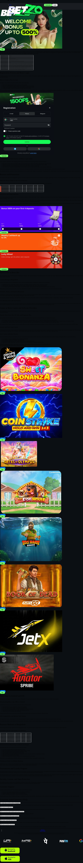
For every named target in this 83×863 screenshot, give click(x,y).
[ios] (10, 862)
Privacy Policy (43, 830)
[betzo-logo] (25, 16)
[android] (10, 854)
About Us (43, 829)
